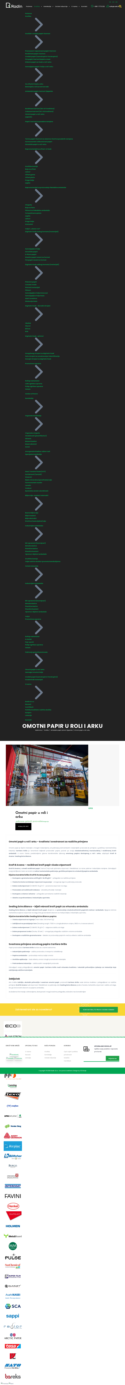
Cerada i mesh (31, 285)
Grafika (37, 6)
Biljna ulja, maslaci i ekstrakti (36, 495)
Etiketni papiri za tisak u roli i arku (38, 62)
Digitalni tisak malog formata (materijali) (41, 232)
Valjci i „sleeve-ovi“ (32, 229)
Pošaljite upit (23, 826)
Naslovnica (38, 730)
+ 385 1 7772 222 (99, 6)
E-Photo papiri (30, 254)
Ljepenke (28, 117)
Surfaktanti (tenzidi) (33, 474)
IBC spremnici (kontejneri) (35, 543)
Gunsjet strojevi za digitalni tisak (38, 359)
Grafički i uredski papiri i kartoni (37, 34)
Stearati (28, 477)
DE (110, 2)
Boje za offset (30, 169)
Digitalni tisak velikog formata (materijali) (42, 264)
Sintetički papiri (31, 252)
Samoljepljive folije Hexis (34, 296)
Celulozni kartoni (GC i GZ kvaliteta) (39, 111)
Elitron (27, 329)
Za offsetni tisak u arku (34, 84)
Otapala (28, 205)
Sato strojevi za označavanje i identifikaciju (42, 356)
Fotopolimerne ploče (33, 213)
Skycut (28, 326)
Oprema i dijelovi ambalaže (36, 554)
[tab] (90, 808)
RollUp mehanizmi (32, 381)
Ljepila (27, 183)
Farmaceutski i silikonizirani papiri (38, 142)
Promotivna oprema (33, 364)
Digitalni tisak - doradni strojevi (37, 306)
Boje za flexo (30, 208)
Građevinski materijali (34, 680)
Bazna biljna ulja (31, 513)
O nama (74, 6)
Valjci (27, 616)
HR (116, 2)
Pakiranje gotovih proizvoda (36, 652)
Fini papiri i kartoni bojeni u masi (37, 59)
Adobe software (31, 394)
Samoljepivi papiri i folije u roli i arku (39, 67)
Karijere (28, 713)
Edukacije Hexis (31, 301)
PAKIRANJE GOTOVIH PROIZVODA (29, 821)
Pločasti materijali (32, 287)
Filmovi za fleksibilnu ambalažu (37, 210)
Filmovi (28, 290)
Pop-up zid (29, 642)
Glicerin (28, 439)
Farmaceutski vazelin (33, 483)
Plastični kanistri (31, 551)
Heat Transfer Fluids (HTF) (35, 471)
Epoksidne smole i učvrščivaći (36, 491)
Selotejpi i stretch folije (34, 672)
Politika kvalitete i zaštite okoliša (38, 710)
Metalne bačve (31, 546)
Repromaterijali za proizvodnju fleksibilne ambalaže (45, 187)
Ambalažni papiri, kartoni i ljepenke (39, 91)
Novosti (28, 704)
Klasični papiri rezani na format (37, 257)
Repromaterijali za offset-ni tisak (38, 149)
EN (113, 2)
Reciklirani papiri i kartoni (35, 54)
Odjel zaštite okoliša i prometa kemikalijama (42, 561)
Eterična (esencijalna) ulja (35, 521)
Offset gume (30, 175)
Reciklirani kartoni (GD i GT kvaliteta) (39, 109)
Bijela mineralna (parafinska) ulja (38, 480)
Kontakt (84, 6)
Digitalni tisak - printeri (34, 336)
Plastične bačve (31, 549)
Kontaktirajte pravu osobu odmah (98, 1010)
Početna (29, 6)
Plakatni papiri (31, 282)
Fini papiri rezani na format (35, 260)
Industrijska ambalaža (34, 526)
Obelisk (28, 323)
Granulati (29, 224)
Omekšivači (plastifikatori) (36, 436)
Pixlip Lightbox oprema (34, 386)
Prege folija (29, 180)
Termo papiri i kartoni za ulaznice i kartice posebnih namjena (49, 139)
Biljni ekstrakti (31, 518)
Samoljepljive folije (32, 249)
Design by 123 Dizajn (79, 1071)
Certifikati (29, 707)
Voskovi (28, 488)
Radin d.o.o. (29, 702)
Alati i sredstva (31, 298)
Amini (27, 447)
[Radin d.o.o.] (14, 5)
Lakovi (27, 172)
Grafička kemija (31, 166)
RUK (26, 331)
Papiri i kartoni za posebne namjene (39, 122)
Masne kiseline (31, 441)
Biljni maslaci (30, 516)
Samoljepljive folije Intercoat (36, 293)
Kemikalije (48, 6)
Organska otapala (32, 433)
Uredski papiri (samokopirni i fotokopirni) (41, 56)
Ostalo (27, 389)
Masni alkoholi (31, 444)
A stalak (28, 639)
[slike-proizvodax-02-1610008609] (47, 775)
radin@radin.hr (114, 6)
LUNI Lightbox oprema (33, 384)
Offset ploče (30, 177)
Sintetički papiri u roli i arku (35, 144)
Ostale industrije (61, 6)
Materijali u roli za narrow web (37, 87)
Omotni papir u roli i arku (34, 114)
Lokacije (28, 715)
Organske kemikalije (33, 416)
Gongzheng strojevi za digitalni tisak (39, 353)
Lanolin (28, 485)
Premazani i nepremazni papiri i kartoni (40, 51)
